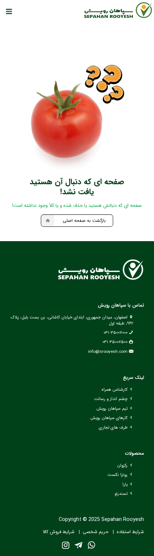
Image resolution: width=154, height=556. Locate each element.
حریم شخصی (96, 532)
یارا (124, 484)
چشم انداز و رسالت (110, 399)
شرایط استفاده (130, 532)
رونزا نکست (117, 475)
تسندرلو (121, 494)
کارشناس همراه (114, 389)
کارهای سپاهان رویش (108, 418)
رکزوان (122, 465)
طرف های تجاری (113, 427)
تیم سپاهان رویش (111, 408)
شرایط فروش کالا (58, 532)
